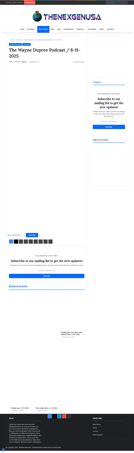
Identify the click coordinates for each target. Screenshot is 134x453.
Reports (24, 62)
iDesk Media (57, 447)
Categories (80, 29)
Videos (101, 29)
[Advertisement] (47, 207)
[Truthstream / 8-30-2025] (22, 349)
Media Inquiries (98, 435)
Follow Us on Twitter (101, 140)
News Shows (97, 424)
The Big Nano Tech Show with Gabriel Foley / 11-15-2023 (71, 333)
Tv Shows (19, 40)
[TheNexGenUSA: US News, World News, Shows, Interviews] (67, 15)
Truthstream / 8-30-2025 (20, 408)
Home (22, 29)
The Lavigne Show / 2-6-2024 (46, 408)
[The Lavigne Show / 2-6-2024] (47, 349)
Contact (95, 431)
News (52, 29)
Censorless (110, 29)
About (95, 428)
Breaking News (68, 29)
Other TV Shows (28, 40)
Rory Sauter (31, 29)
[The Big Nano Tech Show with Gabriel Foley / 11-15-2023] (72, 311)
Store (59, 29)
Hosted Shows (43, 29)
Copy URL (32, 235)
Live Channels (92, 29)
